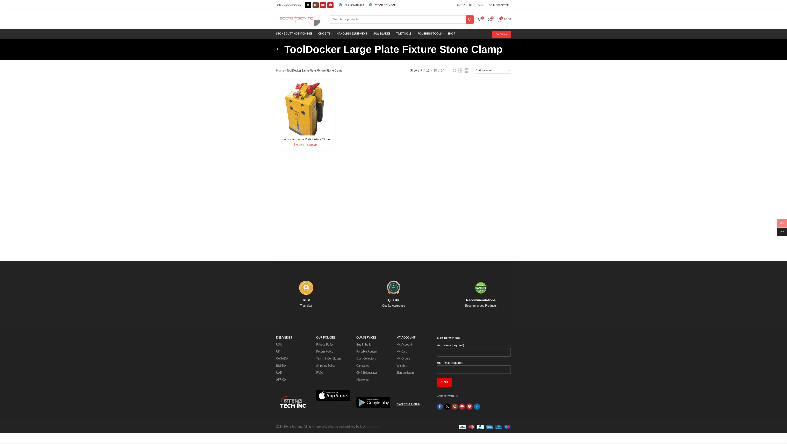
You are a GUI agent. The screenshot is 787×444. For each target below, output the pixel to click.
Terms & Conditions (328, 358)
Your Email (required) (450, 363)
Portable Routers (367, 351)
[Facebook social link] (440, 407)
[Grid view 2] (454, 70)
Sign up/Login (405, 372)
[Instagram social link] (316, 5)
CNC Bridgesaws (366, 372)
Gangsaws (362, 365)
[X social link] (308, 5)
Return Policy (324, 351)
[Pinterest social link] (330, 5)
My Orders (403, 358)
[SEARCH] (470, 19)
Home (280, 70)
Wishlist (401, 365)
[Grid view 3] (460, 70)
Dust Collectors (366, 358)
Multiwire (362, 379)
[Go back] (279, 49)
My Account (404, 344)
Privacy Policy (325, 344)
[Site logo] (300, 19)
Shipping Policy (325, 365)
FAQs (319, 372)
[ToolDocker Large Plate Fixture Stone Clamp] (305, 109)
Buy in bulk (363, 344)
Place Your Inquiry (408, 404)
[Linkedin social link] (477, 407)
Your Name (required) (450, 345)
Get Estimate (501, 34)
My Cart (401, 351)
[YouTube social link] (323, 5)
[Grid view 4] (467, 70)
